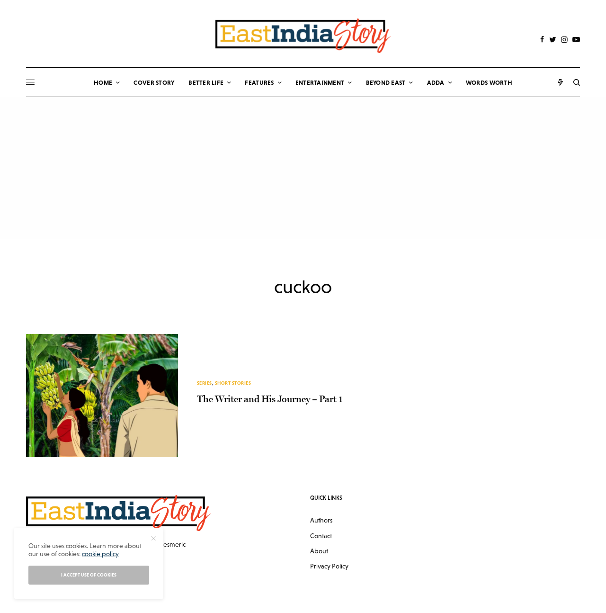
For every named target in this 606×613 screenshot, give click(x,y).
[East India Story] (303, 35)
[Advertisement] (303, 168)
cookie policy (100, 554)
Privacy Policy (329, 566)
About (319, 551)
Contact (321, 536)
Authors (321, 520)
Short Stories (233, 383)
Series (204, 383)
